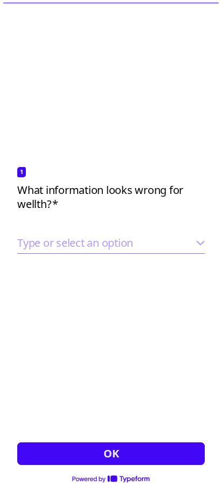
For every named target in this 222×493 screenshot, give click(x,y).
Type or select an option (75, 242)
